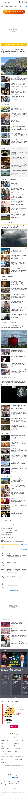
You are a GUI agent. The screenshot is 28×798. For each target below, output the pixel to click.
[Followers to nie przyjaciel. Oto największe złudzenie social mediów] (5, 290)
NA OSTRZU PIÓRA (9, 179)
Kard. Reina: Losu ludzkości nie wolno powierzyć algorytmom (19, 316)
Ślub (2, 759)
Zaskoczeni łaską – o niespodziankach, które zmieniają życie (18, 480)
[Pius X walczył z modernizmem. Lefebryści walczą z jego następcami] (5, 92)
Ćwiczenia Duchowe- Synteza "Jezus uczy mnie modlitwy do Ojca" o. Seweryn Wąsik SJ (16, 571)
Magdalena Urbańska (15, 192)
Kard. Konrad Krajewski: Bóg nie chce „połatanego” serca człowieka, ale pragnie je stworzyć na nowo (18, 271)
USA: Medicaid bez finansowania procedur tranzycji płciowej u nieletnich (17, 109)
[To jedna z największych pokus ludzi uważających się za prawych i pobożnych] (5, 153)
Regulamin (8, 788)
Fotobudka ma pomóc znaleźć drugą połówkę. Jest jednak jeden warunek (19, 450)
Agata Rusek (21, 81)
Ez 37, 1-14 (12, 528)
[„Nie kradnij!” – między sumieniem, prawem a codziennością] (5, 494)
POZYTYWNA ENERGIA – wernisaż (14, 576)
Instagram (17, 768)
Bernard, (6, 547)
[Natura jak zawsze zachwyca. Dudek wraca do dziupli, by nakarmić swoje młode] (5, 427)
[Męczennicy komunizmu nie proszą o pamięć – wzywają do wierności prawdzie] (5, 197)
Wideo (15, 746)
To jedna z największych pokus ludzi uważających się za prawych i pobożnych (19, 152)
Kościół (2, 743)
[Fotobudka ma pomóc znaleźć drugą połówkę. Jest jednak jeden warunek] (5, 451)
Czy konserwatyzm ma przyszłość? (20, 708)
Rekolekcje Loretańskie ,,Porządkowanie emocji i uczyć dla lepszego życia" (16, 556)
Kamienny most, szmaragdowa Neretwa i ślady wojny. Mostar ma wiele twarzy (13, 51)
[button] (19, 2)
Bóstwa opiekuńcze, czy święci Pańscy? (17, 97)
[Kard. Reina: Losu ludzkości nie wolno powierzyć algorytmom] (5, 317)
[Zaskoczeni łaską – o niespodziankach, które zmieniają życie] (5, 481)
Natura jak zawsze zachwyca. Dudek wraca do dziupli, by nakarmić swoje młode (18, 427)
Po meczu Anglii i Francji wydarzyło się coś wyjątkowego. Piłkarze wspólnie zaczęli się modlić (19, 310)
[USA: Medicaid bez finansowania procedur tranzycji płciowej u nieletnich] (5, 109)
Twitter (14, 768)
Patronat (22, 790)
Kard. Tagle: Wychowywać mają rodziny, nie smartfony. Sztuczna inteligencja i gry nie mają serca (18, 258)
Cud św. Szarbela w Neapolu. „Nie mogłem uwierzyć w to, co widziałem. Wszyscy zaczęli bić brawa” (19, 420)
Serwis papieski (5, 748)
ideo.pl (2, 794)
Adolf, (2, 547)
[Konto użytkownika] (26, 2)
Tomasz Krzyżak (14, 199)
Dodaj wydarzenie (15, 590)
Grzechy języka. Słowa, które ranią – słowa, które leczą (18, 487)
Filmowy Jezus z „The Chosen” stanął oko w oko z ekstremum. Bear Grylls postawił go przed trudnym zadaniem (19, 142)
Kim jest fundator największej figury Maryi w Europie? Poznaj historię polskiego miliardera (19, 135)
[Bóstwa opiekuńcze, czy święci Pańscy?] (5, 99)
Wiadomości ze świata (15, 372)
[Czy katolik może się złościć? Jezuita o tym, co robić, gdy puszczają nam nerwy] (5, 624)
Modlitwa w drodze (14, 784)
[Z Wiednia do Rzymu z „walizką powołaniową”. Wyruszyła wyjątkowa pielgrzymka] (5, 297)
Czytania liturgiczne (6, 751)
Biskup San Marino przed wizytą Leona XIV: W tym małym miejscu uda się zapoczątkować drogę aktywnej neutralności (18, 251)
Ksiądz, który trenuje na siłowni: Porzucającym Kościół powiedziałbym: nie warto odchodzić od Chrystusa (19, 129)
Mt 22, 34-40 (9, 534)
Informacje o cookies (15, 790)
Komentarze (13, 6)
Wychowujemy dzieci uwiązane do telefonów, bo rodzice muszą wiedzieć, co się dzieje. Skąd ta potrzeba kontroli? (18, 191)
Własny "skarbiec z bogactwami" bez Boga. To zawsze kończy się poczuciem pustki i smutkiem (19, 172)
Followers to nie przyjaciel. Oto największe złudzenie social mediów (19, 290)
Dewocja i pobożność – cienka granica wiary (17, 512)
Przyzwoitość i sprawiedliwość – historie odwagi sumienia (18, 500)
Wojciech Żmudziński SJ (15, 99)
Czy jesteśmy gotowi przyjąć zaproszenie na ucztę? (18, 158)
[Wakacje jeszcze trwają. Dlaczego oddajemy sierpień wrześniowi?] (5, 204)
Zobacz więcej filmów (14, 697)
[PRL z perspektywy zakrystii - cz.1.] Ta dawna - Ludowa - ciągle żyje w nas (19, 444)
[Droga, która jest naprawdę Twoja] (5, 507)
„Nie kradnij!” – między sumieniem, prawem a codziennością (18, 493)
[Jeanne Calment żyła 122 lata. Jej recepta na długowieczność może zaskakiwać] (14, 339)
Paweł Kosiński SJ (14, 154)
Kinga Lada (3, 55)
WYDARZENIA (7, 222)
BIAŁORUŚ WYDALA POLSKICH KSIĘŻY (10, 44)
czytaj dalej (25, 536)
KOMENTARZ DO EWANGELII (12, 148)
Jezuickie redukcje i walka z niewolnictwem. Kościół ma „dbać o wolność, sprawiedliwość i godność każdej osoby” (19, 217)
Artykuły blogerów (5, 754)
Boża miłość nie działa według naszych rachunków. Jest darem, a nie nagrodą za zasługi (19, 165)
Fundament (9, 584)
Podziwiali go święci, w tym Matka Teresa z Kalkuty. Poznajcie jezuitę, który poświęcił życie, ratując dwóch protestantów (13, 382)
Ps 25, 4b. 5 (9, 532)
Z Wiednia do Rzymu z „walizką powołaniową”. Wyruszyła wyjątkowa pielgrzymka (18, 296)
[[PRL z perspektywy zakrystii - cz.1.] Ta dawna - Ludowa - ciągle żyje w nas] (5, 444)
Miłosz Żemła (13, 205)
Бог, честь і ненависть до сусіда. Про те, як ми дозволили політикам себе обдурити (19, 210)
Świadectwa (17, 754)
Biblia (15, 751)
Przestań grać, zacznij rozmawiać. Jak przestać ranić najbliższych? (18, 351)
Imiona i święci (18, 759)
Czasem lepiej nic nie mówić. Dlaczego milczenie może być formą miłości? (19, 78)
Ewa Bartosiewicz (14, 219)
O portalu (2, 788)
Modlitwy (3, 762)
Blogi (2, 746)
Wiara (20, 6)
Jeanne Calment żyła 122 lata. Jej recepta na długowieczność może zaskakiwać (13, 326)
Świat (12, 458)
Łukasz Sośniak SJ (14, 94)
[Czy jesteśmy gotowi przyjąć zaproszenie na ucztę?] (5, 160)
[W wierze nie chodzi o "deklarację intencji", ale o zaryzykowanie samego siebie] (5, 284)
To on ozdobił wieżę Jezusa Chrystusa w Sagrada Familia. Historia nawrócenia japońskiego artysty (18, 408)
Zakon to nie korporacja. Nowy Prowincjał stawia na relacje (12, 670)
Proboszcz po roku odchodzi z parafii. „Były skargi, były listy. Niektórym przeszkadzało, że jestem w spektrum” (19, 116)
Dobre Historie (8, 378)
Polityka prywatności (15, 788)
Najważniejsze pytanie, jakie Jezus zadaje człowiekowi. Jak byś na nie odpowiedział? (19, 303)
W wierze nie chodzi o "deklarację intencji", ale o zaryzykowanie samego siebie (18, 283)
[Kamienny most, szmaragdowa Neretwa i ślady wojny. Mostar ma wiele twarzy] (14, 66)
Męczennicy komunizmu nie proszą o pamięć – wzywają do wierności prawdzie (18, 197)
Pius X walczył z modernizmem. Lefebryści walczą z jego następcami (18, 91)
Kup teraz (14, 726)
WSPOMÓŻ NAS (15, 777)
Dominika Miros (14, 423)
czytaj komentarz (24, 544)
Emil (8, 547)
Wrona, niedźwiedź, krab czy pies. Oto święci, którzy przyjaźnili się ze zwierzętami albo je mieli (18, 414)
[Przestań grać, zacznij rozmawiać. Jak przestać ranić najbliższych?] (5, 352)
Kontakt (21, 788)
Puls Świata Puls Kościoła (13, 476)
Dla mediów (3, 790)
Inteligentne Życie (5, 329)
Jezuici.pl (3, 782)
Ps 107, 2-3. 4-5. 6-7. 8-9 (10, 530)
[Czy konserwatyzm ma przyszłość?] (8, 714)
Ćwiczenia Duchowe (11, 562)
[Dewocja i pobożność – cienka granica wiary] (5, 514)
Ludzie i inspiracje (18, 756)
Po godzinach (8, 433)
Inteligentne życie (10, 322)
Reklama (8, 790)
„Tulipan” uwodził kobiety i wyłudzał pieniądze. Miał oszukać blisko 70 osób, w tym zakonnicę (19, 85)
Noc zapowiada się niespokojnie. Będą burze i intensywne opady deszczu (14, 226)
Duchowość (17, 748)
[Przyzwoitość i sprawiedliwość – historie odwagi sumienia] (5, 501)
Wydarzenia (4, 6)
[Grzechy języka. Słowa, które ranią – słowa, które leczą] (5, 488)
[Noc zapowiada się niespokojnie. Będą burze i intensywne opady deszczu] (14, 238)
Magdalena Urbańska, (15, 81)
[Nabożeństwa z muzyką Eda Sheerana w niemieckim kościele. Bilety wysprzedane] (5, 471)
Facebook (11, 768)
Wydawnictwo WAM (14, 782)
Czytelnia (13, 359)
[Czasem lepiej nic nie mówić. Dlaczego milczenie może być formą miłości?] (5, 79)
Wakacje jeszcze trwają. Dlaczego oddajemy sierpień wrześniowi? (17, 203)
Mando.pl (3, 784)
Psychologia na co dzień (7, 756)
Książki (12, 366)
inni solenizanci (24, 549)
